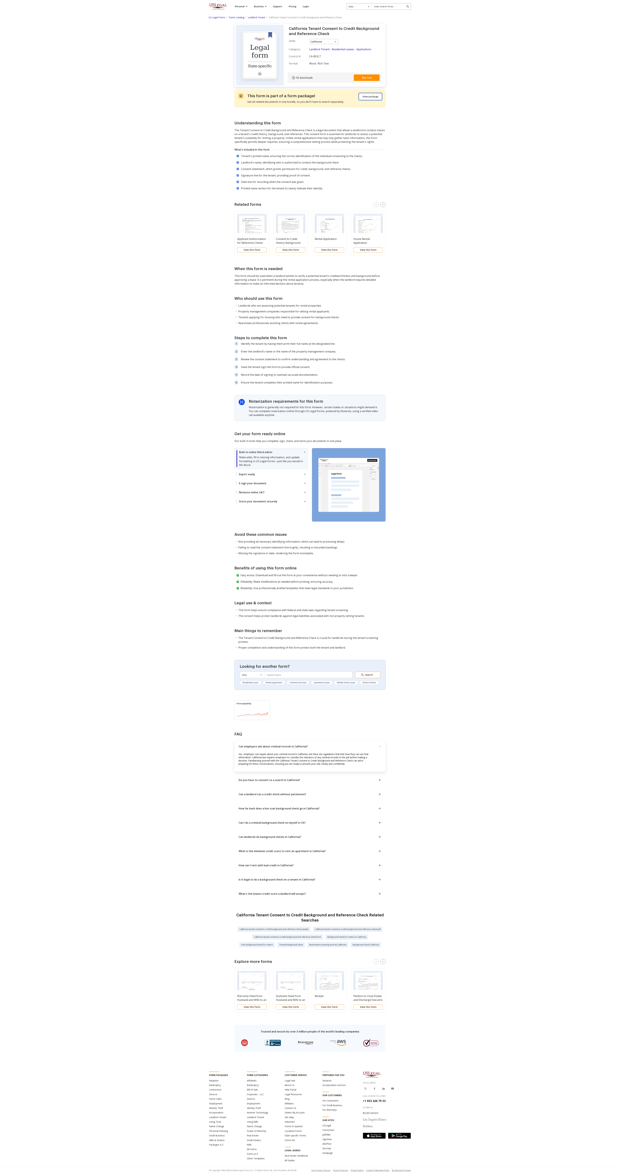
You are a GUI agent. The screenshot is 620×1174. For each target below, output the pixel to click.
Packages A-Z (216, 1144)
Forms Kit (290, 1140)
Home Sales (215, 1098)
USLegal (326, 1125)
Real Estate (253, 1135)
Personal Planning (218, 1130)
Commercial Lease (297, 682)
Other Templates (256, 1158)
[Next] (383, 204)
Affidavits (252, 1080)
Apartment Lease (322, 682)
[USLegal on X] (365, 1088)
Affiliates (289, 1103)
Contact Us (290, 1108)
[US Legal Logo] (372, 1074)
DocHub (326, 1148)
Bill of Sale (252, 1089)
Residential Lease (250, 682)
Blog (287, 1098)
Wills (249, 1144)
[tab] (271, 458)
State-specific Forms (295, 1135)
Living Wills (252, 1121)
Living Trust (215, 1121)
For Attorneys (329, 1109)
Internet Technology (257, 1112)
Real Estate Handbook (296, 1155)
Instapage (327, 1152)
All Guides (290, 1160)
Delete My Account (295, 1112)
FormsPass (328, 1130)
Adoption (214, 1080)
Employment (215, 1103)
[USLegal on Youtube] (392, 1088)
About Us (289, 1085)
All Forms (252, 1149)
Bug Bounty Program (401, 1170)
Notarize (326, 1080)
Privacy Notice (357, 1170)
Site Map (289, 1117)
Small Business (217, 1135)
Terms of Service (340, 1170)
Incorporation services (334, 1085)
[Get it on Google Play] (399, 1136)
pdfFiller (326, 1134)
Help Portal (290, 1089)
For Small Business (332, 1105)
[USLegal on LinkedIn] (383, 1088)
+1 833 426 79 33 (374, 1101)
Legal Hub (290, 1080)
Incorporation (216, 1112)
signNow (327, 1139)
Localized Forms (293, 1130)
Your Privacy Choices (320, 1170)
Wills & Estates (217, 1140)
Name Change (216, 1126)
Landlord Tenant (217, 1117)
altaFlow (326, 1143)
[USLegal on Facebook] (374, 1088)
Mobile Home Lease (346, 682)
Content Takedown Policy (377, 1170)
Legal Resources (293, 1094)
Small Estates (254, 1140)
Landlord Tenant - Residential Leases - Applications (340, 49)
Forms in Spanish (294, 1126)
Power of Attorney (256, 1130)
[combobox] (359, 6)
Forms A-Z (252, 1153)
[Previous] (376, 204)
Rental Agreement (274, 682)
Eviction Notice (369, 682)
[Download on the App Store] (374, 1136)
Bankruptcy (215, 1085)
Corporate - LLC (255, 1094)
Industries (290, 1121)
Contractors (215, 1089)
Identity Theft (216, 1108)
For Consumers (330, 1100)
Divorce (213, 1094)
